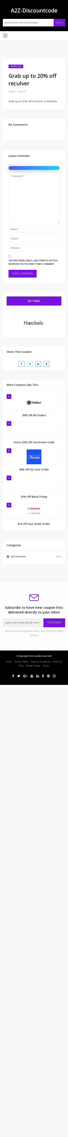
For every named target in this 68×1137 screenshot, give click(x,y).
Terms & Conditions (40, 662)
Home (11, 91)
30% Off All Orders (34, 415)
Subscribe (54, 622)
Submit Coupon (33, 665)
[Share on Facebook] (21, 364)
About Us (57, 662)
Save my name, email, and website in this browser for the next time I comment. (33, 262)
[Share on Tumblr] (46, 364)
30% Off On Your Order (34, 469)
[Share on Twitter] (30, 364)
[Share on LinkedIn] (38, 364)
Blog (21, 665)
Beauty (22, 91)
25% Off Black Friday (34, 496)
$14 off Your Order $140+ (34, 524)
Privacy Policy (21, 662)
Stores (46, 665)
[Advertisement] (34, 719)
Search (59, 23)
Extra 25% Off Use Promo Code (34, 442)
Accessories (18, 556)
